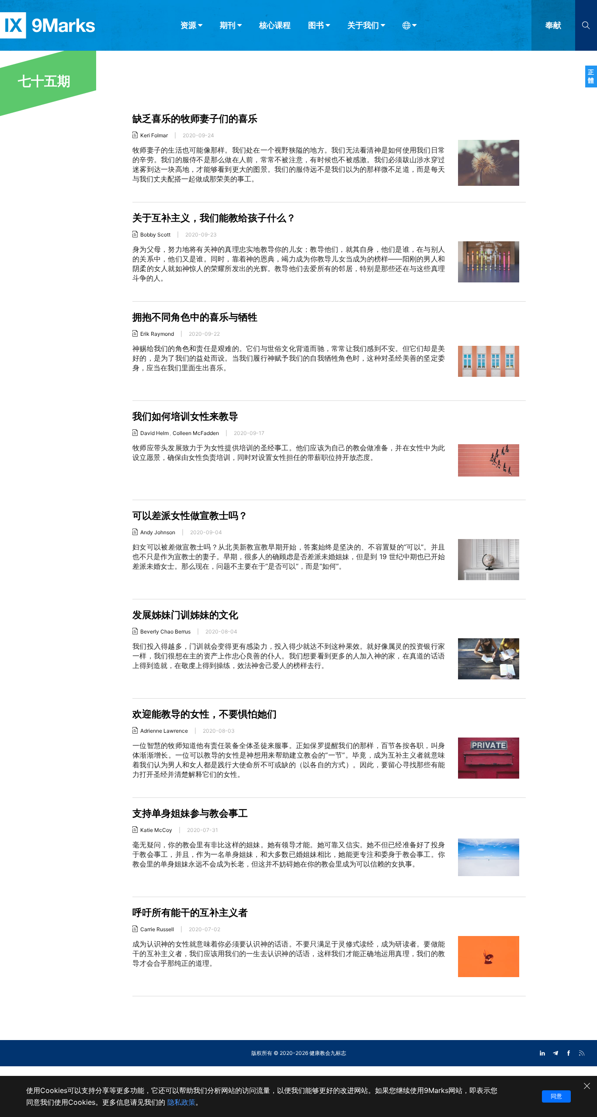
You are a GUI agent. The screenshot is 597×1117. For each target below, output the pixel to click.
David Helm (154, 433)
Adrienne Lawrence (164, 730)
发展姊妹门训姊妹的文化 (185, 614)
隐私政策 (181, 1102)
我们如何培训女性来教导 (185, 416)
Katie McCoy (156, 830)
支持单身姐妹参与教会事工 (190, 813)
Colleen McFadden (196, 433)
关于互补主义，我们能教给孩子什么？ (214, 217)
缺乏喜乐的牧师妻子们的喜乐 (194, 118)
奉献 (553, 25)
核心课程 (275, 25)
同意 (556, 1096)
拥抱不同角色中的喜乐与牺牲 (196, 317)
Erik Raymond (157, 334)
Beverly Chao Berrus (165, 631)
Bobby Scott (155, 234)
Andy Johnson (157, 532)
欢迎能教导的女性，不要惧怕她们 (204, 714)
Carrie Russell (157, 929)
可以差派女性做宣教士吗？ (190, 515)
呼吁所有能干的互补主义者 (190, 912)
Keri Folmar (154, 135)
